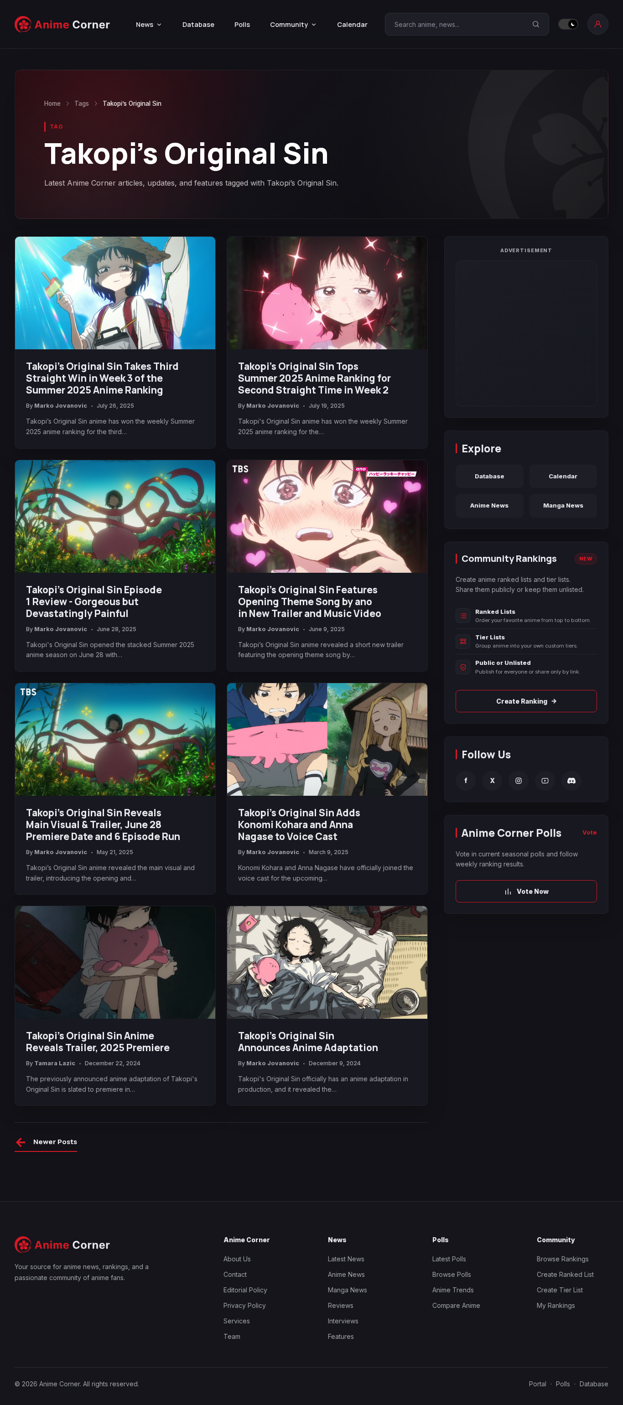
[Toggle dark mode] (568, 24)
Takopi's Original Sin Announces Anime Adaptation (308, 1041)
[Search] (536, 24)
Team (231, 1336)
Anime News (489, 505)
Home (52, 103)
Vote (589, 832)
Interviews (343, 1321)
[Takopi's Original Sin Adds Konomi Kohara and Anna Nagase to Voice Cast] (327, 739)
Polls (242, 24)
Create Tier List (560, 1290)
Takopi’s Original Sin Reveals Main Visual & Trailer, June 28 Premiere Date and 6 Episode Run (103, 824)
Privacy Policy (244, 1305)
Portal (537, 1384)
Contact (235, 1274)
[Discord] (571, 781)
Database (198, 24)
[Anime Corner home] (62, 24)
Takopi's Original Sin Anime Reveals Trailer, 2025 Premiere (98, 1041)
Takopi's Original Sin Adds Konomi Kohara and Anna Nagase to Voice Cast (299, 824)
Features (341, 1336)
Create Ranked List (565, 1274)
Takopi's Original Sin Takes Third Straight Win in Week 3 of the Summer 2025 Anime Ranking (102, 378)
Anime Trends (453, 1290)
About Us (237, 1259)
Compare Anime (456, 1305)
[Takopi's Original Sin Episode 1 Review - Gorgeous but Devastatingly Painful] (115, 516)
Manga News (563, 505)
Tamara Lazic (54, 1063)
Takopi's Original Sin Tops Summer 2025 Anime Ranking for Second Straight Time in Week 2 (314, 378)
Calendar (352, 24)
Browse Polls (451, 1274)
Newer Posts (46, 1143)
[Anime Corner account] (597, 24)
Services (236, 1321)
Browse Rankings (563, 1259)
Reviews (340, 1305)
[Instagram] (519, 781)
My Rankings (556, 1305)
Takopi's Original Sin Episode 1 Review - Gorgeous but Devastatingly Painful (94, 601)
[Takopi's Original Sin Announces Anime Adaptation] (327, 962)
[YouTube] (545, 781)
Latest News (346, 1259)
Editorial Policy (245, 1290)
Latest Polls (449, 1259)
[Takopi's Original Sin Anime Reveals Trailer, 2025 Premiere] (115, 962)
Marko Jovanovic (60, 405)
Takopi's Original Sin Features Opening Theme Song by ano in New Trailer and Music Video (309, 601)
